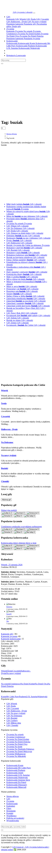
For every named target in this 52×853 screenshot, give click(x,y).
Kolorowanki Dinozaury (16, 785)
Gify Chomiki (12, 725)
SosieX (8, 614)
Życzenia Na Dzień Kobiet (28, 34)
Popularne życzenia (31, 38)
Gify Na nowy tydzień (36, 21)
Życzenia (10, 29)
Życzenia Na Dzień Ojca (16, 744)
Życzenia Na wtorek (23, 31)
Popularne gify (29, 24)
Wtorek (4, 390)
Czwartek (5, 416)
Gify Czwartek (42, 19)
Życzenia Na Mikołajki (16, 756)
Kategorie (10, 19)
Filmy (8, 808)
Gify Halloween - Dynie (16, 21)
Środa (4, 403)
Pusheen (22, 696)
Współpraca (11, 816)
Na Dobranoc (7, 442)
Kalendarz (10, 806)
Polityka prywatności (15, 818)
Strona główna (12, 796)
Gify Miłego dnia (13, 723)
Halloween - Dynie (9, 429)
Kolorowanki (12, 41)
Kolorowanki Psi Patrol (16, 782)
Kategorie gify (7, 634)
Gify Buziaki (11, 718)
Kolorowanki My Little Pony (18, 768)
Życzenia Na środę (14, 746)
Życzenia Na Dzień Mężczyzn (19, 751)
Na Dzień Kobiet (28, 684)
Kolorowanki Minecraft (16, 787)
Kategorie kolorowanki (11, 639)
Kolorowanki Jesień (14, 773)
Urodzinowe (15, 684)
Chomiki (5, 481)
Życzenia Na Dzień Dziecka (31, 36)
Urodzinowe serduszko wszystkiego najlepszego (21, 526)
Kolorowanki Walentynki (29, 48)
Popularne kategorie (14, 24)
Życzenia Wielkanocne (16, 754)
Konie (3, 696)
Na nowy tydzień (8, 455)
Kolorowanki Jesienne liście (18, 780)
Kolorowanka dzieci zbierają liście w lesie (18, 543)
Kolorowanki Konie (26, 43)
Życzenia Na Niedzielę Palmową (20, 749)
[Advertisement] (26, 90)
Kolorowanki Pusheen (25, 46)
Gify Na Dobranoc (14, 716)
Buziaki (4, 468)
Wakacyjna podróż (9, 510)
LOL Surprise (32, 696)
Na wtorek (5, 684)
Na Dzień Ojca (41, 684)
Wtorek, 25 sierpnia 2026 (11, 565)
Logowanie (21, 55)
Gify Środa (31, 19)
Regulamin (11, 811)
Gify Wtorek (20, 19)
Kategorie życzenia (9, 636)
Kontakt (9, 813)
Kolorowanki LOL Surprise (18, 775)
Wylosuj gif (6, 500)
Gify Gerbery (12, 720)
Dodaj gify (16, 26)
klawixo (9, 607)
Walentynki (42, 696)
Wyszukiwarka (12, 820)
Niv (7, 621)
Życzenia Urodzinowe (15, 737)
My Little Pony (12, 696)
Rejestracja (11, 55)
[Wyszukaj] (2, 63)
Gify (8, 17)
